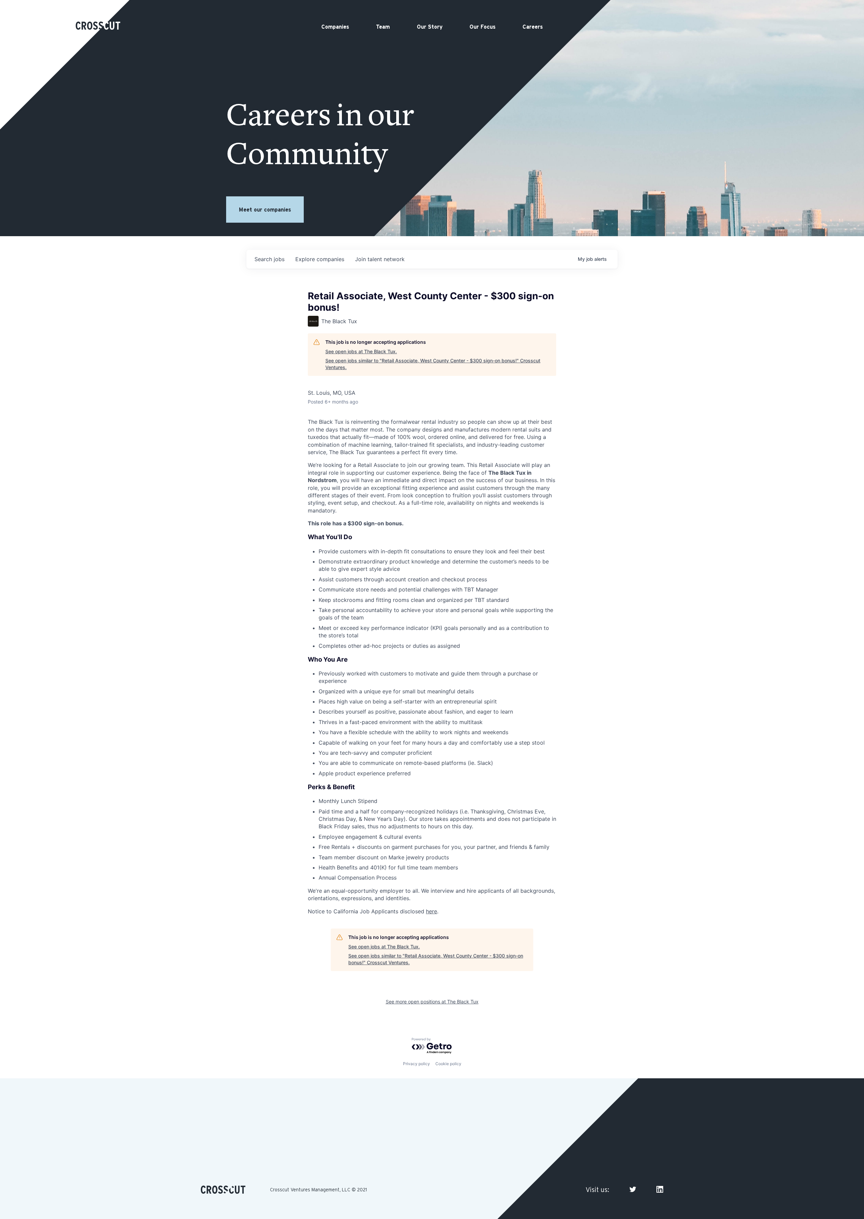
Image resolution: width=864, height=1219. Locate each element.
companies (319, 259)
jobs (269, 259)
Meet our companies (265, 209)
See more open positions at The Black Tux (432, 1001)
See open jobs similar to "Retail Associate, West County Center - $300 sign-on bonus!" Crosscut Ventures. (432, 364)
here (431, 911)
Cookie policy (448, 1063)
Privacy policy (416, 1063)
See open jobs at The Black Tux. (361, 351)
